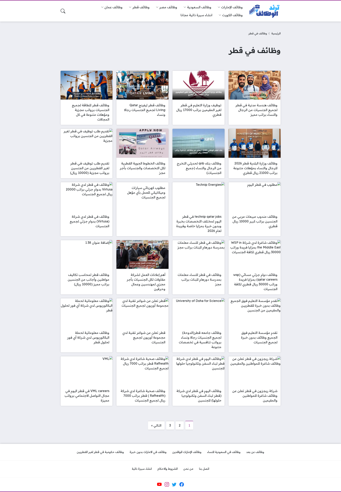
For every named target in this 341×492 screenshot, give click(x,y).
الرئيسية (276, 33)
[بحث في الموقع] (63, 11)
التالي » (156, 425)
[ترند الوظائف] (265, 11)
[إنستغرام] (167, 484)
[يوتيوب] (159, 484)
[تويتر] (174, 484)
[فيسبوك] (181, 484)
